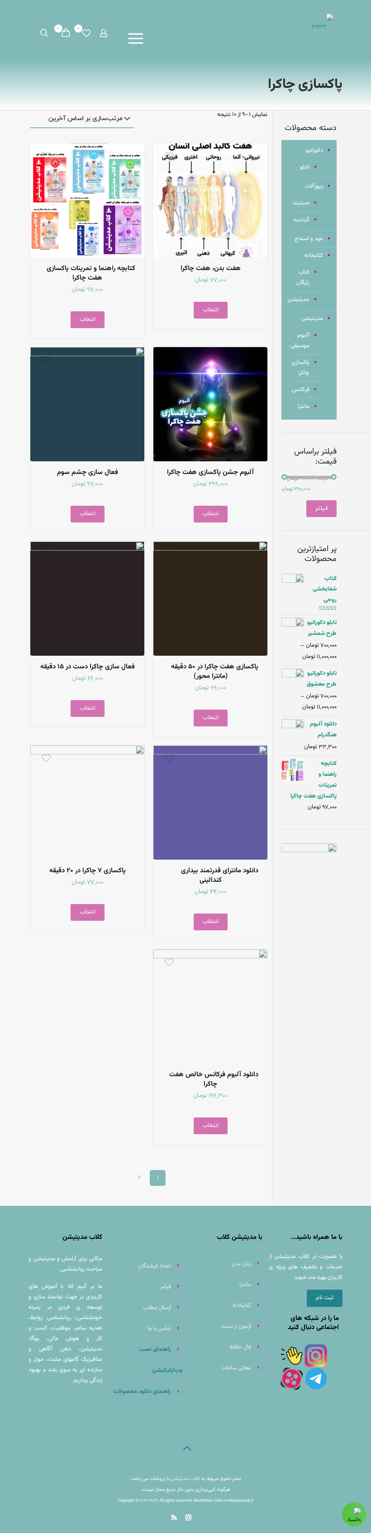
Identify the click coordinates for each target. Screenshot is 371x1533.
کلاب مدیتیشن (185, 1479)
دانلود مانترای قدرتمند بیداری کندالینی (219, 875)
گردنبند (301, 219)
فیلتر (321, 508)
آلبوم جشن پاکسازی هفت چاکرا (210, 472)
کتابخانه (313, 255)
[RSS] (173, 1518)
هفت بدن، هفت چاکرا (211, 268)
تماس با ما (159, 1328)
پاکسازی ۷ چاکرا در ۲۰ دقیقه (87, 871)
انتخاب (211, 309)
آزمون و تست (236, 1326)
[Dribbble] (201, 1518)
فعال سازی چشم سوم (87, 472)
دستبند (301, 203)
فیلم (166, 1286)
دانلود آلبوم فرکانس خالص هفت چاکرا (213, 1079)
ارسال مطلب (157, 1307)
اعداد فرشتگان (154, 1266)
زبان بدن (241, 1263)
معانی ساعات (236, 1368)
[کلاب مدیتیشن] (322, 27)
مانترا (303, 406)
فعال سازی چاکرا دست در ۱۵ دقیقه (87, 667)
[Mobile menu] (138, 39)
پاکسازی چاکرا (300, 367)
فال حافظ (240, 1347)
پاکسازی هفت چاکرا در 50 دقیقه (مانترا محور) (214, 672)
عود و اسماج (309, 238)
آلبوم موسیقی (299, 340)
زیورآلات (314, 186)
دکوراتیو (314, 150)
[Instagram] (187, 1518)
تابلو (304, 167)
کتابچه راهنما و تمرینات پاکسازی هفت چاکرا (91, 273)
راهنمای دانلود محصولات (141, 1391)
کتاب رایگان (302, 277)
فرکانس (300, 389)
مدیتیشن (299, 299)
